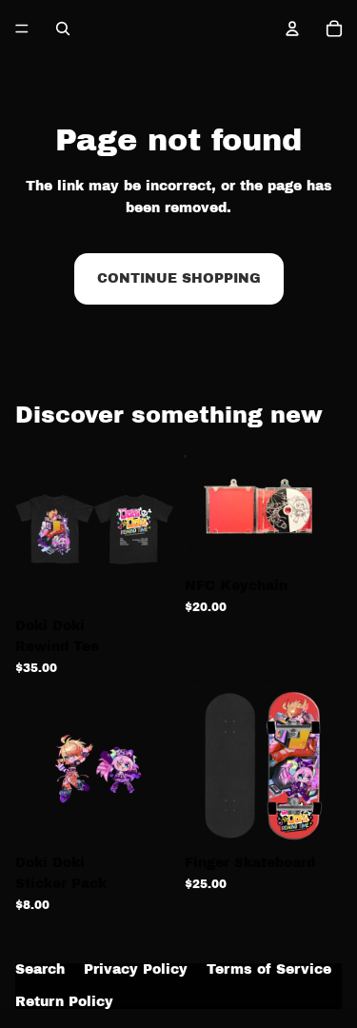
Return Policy (64, 1002)
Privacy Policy (136, 970)
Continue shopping (179, 278)
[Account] (292, 28)
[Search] (63, 28)
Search (40, 970)
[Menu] (22, 28)
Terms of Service (269, 970)
